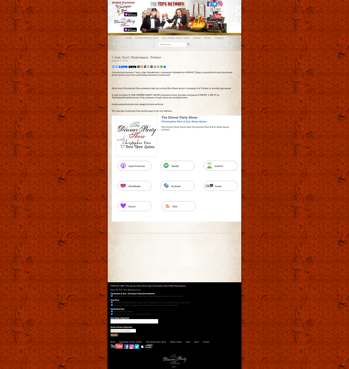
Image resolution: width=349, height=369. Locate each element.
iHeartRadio (134, 186)
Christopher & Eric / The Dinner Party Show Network (132, 294)
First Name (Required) (119, 318)
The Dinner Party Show (175, 38)
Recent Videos (176, 342)
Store (207, 38)
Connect (219, 38)
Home (128, 38)
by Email (176, 186)
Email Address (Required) (121, 327)
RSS (175, 206)
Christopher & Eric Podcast (130, 342)
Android (219, 166)
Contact (206, 342)
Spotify (175, 166)
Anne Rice (114, 300)
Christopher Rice (117, 309)
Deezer (132, 206)
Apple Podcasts (136, 166)
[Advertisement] (174, 262)
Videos (197, 38)
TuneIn (218, 186)
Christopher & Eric (146, 38)
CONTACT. (115, 286)
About (196, 342)
